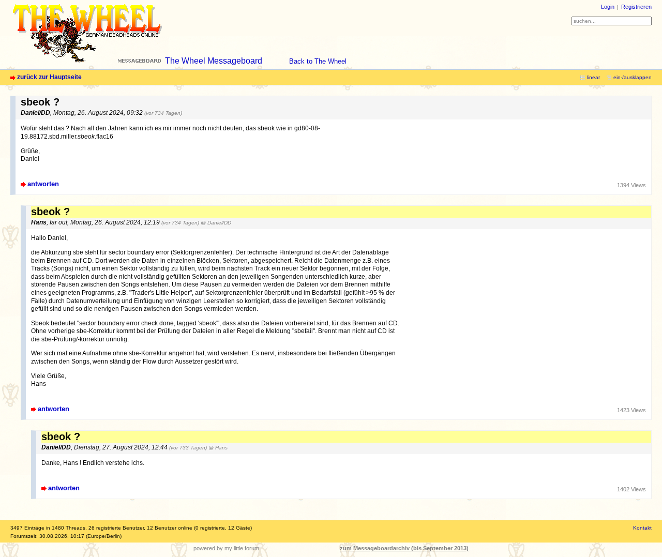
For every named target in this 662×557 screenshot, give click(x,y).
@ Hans (218, 447)
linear (593, 77)
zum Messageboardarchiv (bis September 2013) (404, 548)
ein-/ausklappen (632, 77)
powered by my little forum (226, 548)
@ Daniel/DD (216, 222)
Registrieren (636, 7)
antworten (43, 184)
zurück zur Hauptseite (49, 77)
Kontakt (642, 528)
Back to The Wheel (318, 61)
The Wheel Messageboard (213, 60)
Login (607, 7)
